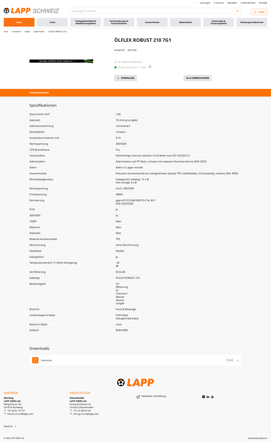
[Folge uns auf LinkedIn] (208, 397)
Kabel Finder (39, 31)
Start (6, 31)
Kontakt (263, 2)
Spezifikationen (39, 92)
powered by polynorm (257, 438)
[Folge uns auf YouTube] (212, 397)
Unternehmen (248, 2)
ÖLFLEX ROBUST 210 (58, 31)
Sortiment (16, 31)
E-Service (219, 2)
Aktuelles (232, 2)
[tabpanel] (61, 61)
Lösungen (205, 2)
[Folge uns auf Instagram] (203, 397)
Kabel (27, 31)
